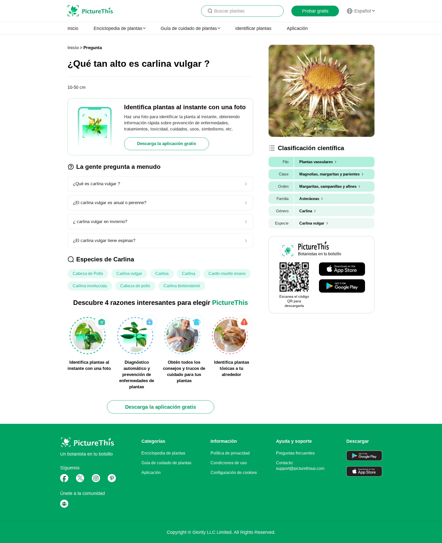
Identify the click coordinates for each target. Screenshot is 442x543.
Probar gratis (315, 11)
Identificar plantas (253, 28)
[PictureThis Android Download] (342, 286)
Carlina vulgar (129, 273)
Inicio (73, 28)
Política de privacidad (230, 453)
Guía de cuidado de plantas (166, 463)
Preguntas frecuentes (295, 453)
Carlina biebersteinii (181, 286)
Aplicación (297, 28)
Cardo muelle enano (227, 273)
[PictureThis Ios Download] (342, 269)
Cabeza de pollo (135, 286)
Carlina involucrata (90, 286)
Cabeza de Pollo (88, 273)
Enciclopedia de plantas (163, 453)
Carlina (162, 273)
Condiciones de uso (229, 463)
